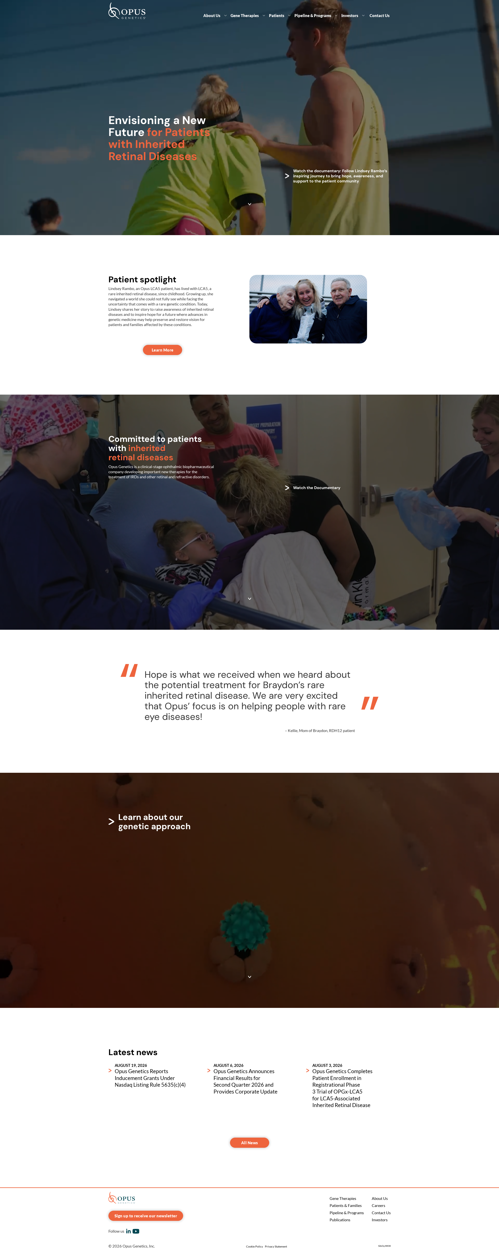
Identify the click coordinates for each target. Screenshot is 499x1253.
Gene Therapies (245, 15)
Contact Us (380, 15)
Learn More (163, 350)
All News (249, 1142)
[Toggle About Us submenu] (225, 15)
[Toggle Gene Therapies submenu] (264, 15)
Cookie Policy (254, 1246)
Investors (349, 15)
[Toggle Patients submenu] (289, 15)
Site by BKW (384, 1245)
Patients (276, 15)
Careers (378, 1205)
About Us (211, 15)
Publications (340, 1219)
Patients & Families (346, 1205)
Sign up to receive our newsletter (146, 1215)
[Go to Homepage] (127, 11)
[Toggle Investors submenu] (363, 15)
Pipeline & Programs (312, 15)
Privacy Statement (276, 1246)
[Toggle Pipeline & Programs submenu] (336, 15)
